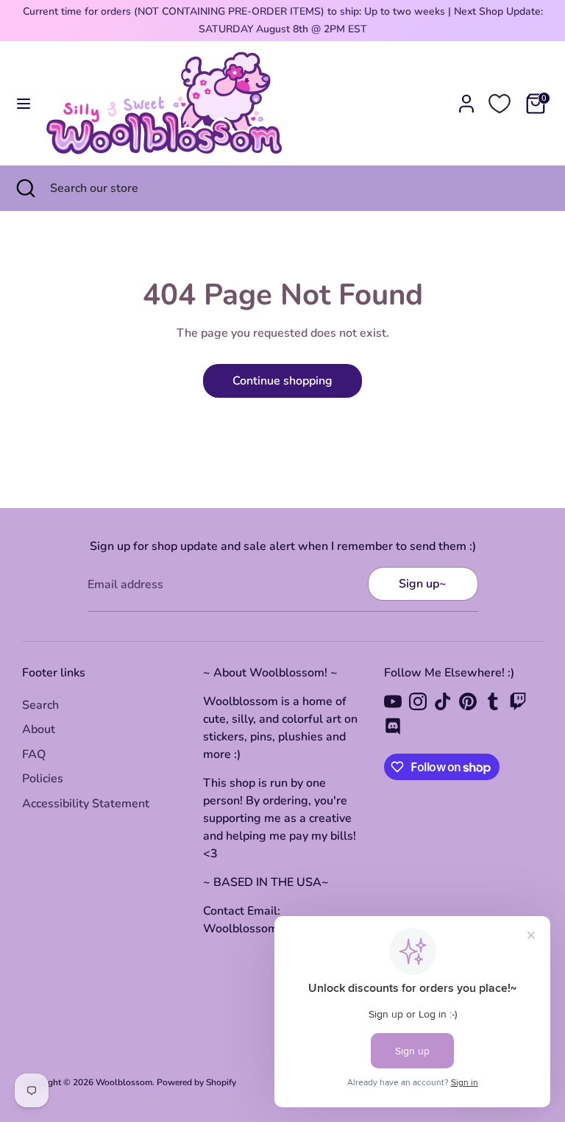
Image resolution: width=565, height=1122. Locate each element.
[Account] (466, 98)
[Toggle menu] (23, 103)
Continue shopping (282, 381)
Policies (42, 779)
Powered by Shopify (196, 1082)
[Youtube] (393, 701)
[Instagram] (418, 701)
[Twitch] (518, 701)
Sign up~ (423, 584)
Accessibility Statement (85, 804)
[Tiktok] (443, 701)
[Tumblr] (493, 701)
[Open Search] (25, 188)
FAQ (34, 754)
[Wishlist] (499, 103)
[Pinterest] (468, 701)
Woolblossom (124, 1082)
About (38, 729)
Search (40, 705)
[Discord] (393, 726)
